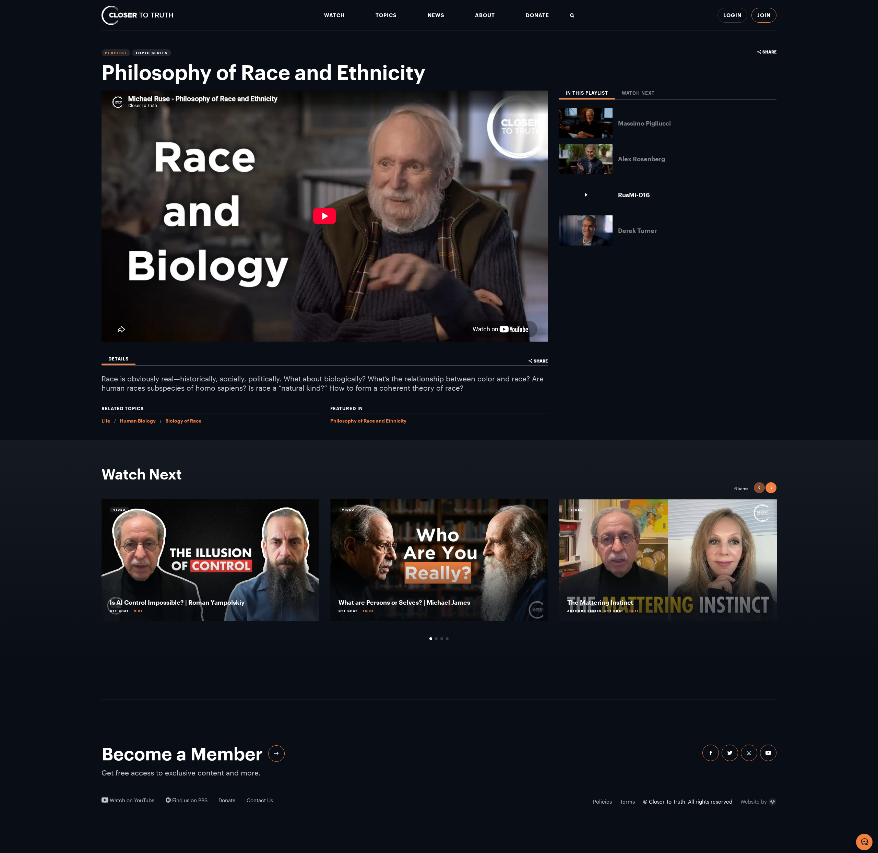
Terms (627, 801)
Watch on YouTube (131, 800)
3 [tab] (441, 638)
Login (732, 15)
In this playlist (587, 93)
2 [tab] (436, 638)
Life (106, 421)
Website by (753, 801)
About (485, 15)
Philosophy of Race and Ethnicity (368, 421)
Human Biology (138, 421)
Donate (537, 15)
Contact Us (260, 800)
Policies (602, 801)
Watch (334, 15)
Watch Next (638, 93)
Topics (386, 15)
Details (118, 359)
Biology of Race (183, 421)
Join (764, 15)
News (436, 15)
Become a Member (182, 753)
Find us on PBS (189, 800)
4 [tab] (447, 638)
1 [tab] (430, 638)
